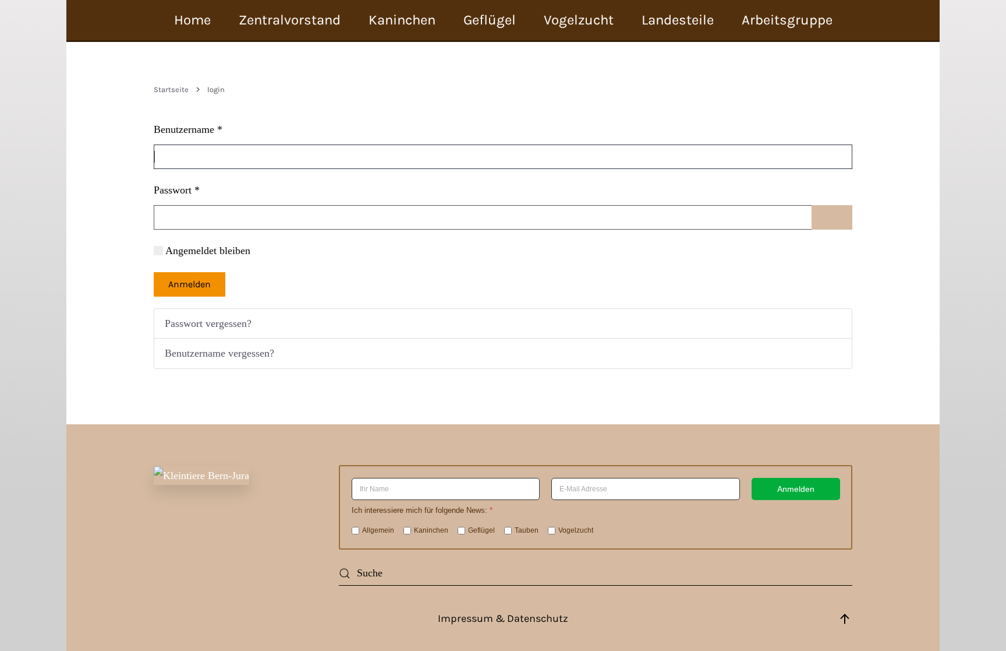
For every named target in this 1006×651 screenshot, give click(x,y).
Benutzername (188, 129)
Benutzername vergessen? (219, 353)
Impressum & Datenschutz (503, 618)
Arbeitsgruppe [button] (787, 20)
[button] (844, 619)
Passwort (177, 190)
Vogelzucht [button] (579, 20)
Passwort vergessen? (208, 323)
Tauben (527, 530)
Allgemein (378, 530)
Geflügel (481, 530)
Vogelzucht (575, 530)
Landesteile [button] (678, 20)
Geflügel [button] (489, 20)
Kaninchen (431, 530)
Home (192, 20)
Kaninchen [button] (402, 20)
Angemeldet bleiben (207, 250)
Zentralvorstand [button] (290, 20)
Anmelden (189, 284)
